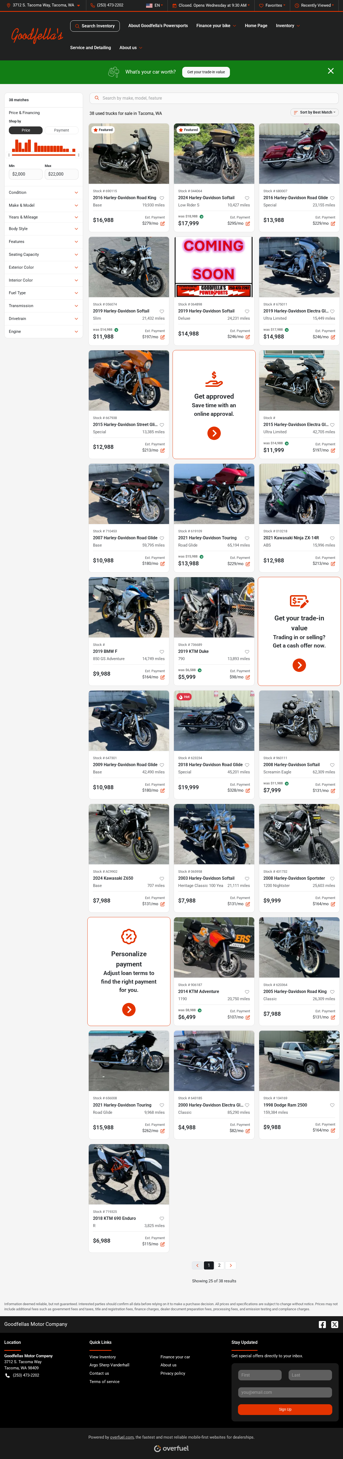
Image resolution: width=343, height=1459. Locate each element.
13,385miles (153, 432)
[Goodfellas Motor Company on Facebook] (320, 1324)
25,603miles (324, 885)
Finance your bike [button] (213, 25)
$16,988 (103, 220)
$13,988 (273, 220)
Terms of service (105, 1381)
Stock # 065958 (190, 871)
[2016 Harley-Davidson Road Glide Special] (299, 153)
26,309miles (324, 998)
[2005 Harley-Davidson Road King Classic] (299, 947)
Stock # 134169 (275, 1098)
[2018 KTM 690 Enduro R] (129, 1174)
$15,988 (103, 1127)
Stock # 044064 (190, 191)
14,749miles (153, 658)
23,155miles (324, 205)
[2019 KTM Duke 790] (214, 607)
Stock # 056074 (105, 304)
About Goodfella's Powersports (158, 25)
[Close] (330, 71)
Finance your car (175, 1357)
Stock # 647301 (105, 758)
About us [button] (128, 47)
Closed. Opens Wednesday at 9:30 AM (213, 5)
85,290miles (239, 1112)
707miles (156, 885)
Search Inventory (98, 25)
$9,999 (272, 900)
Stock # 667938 (105, 418)
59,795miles (153, 545)
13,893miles (239, 658)
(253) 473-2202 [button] (110, 5)
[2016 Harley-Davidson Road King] (129, 153)
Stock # (269, 418)
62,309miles (324, 772)
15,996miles (324, 545)
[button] (45, 5)
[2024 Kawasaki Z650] (129, 834)
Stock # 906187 (190, 985)
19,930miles (153, 205)
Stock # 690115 (105, 191)
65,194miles (239, 545)
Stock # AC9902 (105, 871)
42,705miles (324, 432)
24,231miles (239, 318)
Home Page (256, 25)
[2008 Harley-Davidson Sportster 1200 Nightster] (299, 834)
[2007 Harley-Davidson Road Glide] (129, 494)
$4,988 (187, 1127)
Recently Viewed (316, 5)
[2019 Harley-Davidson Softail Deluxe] (214, 267)
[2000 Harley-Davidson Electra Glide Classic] (214, 1061)
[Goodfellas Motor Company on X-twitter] (332, 1324)
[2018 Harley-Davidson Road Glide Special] (214, 720)
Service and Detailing (90, 47)
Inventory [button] (285, 25)
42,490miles (153, 772)
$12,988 (103, 447)
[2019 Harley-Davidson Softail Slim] (129, 267)
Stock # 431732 (275, 871)
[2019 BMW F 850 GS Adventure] (129, 607)
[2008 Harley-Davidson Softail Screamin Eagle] (299, 720)
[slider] (9, 155)
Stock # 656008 (105, 1098)
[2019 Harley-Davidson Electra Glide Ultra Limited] (299, 267)
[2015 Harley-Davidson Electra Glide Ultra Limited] (299, 380)
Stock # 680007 (275, 191)
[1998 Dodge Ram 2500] (299, 1061)
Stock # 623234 (190, 758)
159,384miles (275, 1112)
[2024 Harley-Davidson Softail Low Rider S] (214, 153)
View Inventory (103, 1357)
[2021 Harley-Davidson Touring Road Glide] (214, 494)
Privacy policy (173, 1373)
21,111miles (239, 885)
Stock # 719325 (105, 1212)
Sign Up (285, 1409)
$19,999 (188, 787)
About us (169, 1365)
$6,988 (101, 1241)
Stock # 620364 (275, 985)
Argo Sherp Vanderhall (109, 1365)
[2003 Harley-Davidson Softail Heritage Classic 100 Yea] (214, 834)
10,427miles (239, 205)
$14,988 (188, 333)
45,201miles (239, 772)
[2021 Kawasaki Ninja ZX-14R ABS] (299, 494)
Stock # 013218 (275, 531)
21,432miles (153, 318)
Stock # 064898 (190, 304)
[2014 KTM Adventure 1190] (214, 947)
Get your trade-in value (206, 72)
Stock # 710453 (105, 531)
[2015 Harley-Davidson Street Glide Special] (129, 380)
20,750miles (239, 998)
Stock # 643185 (190, 1098)
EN (157, 5)
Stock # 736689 (190, 645)
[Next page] (230, 1265)
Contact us (99, 1373)
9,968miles (154, 1112)
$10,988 (103, 560)
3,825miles (154, 1225)
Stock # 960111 (275, 758)
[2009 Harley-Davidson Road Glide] (129, 720)
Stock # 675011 (275, 304)
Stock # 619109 (190, 531)
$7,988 (101, 900)
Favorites (274, 5)
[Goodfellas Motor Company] (37, 36)
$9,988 (101, 674)
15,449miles (324, 318)
